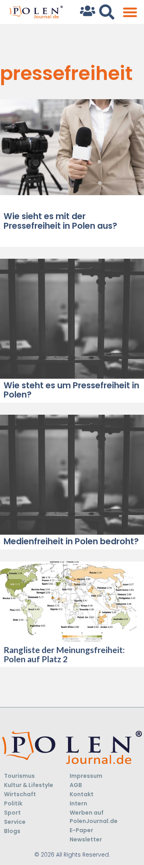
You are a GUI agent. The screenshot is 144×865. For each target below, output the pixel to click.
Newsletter (86, 839)
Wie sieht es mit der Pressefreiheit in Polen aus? (60, 220)
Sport (12, 813)
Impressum (86, 776)
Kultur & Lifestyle (28, 785)
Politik (13, 803)
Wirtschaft (20, 794)
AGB (76, 785)
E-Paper (81, 830)
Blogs (12, 831)
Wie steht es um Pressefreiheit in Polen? (71, 390)
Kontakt (82, 794)
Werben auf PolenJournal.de (94, 817)
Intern (78, 803)
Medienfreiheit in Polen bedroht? (71, 541)
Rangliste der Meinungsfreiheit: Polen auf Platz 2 (64, 654)
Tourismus (19, 776)
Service (15, 822)
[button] (129, 12)
